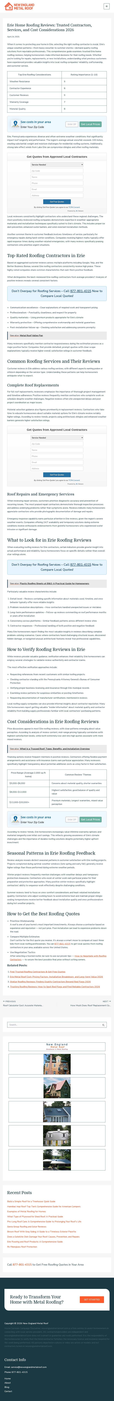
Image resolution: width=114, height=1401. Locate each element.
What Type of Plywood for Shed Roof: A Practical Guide (35, 1216)
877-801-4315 (80, 291)
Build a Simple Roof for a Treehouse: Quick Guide (31, 1201)
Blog (6, 1387)
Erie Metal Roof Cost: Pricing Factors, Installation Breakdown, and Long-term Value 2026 (56, 976)
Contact (8, 1391)
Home (7, 1378)
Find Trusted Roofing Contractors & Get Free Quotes (37, 971)
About (7, 1382)
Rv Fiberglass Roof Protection (22, 1246)
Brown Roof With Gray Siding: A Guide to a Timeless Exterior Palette (41, 1231)
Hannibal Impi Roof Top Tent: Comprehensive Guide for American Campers (43, 1206)
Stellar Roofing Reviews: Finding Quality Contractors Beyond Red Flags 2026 (50, 981)
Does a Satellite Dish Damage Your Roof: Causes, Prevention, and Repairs (43, 1236)
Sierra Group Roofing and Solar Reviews (26, 1226)
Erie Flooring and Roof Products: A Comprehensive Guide (35, 1241)
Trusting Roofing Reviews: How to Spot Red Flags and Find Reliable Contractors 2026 (55, 986)
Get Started (92, 1299)
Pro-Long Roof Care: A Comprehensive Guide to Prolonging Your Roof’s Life (44, 1221)
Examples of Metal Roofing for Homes (26, 1211)
